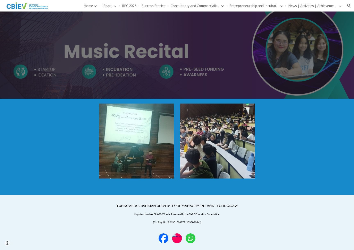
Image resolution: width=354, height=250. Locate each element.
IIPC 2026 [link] (129, 5)
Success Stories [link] (153, 5)
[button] (349, 6)
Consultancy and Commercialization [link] (195, 5)
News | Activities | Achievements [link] (312, 5)
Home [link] (88, 5)
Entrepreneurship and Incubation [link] (254, 5)
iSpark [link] (107, 5)
